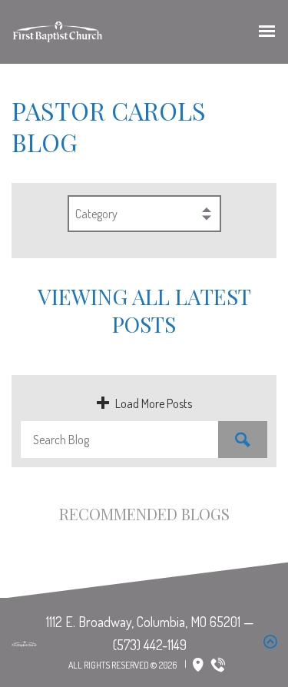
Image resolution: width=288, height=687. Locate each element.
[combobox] (144, 213)
